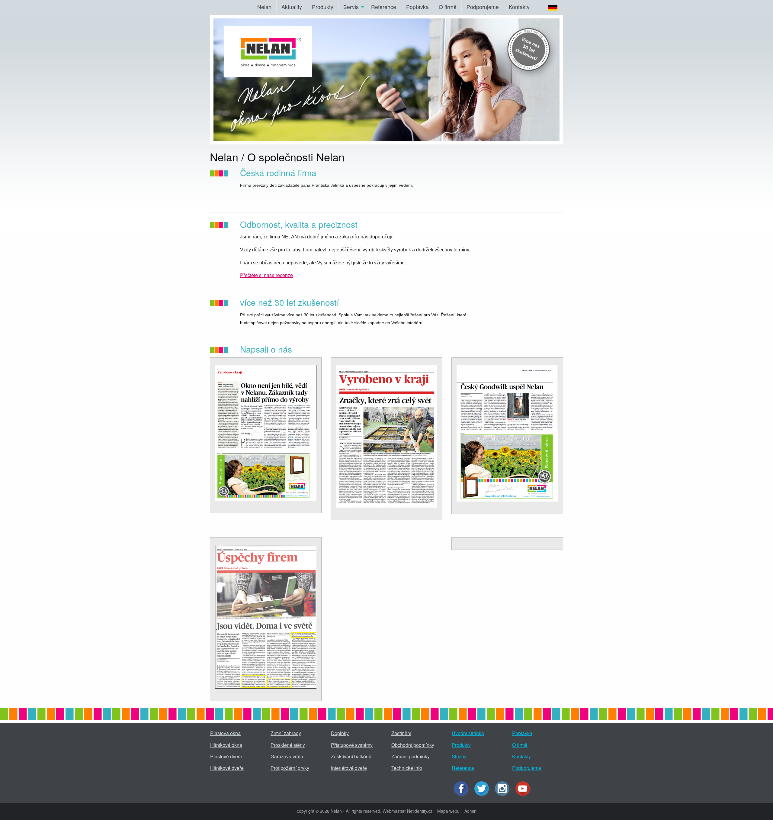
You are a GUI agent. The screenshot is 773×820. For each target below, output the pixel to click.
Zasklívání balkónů (351, 756)
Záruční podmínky (410, 756)
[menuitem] (264, 7)
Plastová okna (225, 733)
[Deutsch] (548, 7)
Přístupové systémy (352, 744)
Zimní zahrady (286, 733)
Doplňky (340, 733)
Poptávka (417, 7)
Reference (383, 7)
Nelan (264, 7)
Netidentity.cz (419, 811)
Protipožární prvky (290, 767)
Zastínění (401, 733)
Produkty (322, 7)
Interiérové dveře (349, 767)
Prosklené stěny (288, 744)
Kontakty (519, 7)
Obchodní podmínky (412, 744)
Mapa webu (448, 811)
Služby (459, 756)
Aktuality (291, 7)
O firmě (448, 7)
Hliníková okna (226, 744)
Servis (351, 7)
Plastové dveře (226, 756)
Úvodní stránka (468, 733)
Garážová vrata (287, 756)
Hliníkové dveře (227, 767)
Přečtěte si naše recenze (266, 275)
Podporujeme (483, 7)
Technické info (406, 767)
